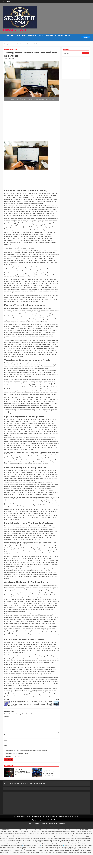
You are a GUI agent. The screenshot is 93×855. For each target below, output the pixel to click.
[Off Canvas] (4, 37)
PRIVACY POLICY (59, 35)
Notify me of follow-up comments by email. (16, 753)
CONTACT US (49, 35)
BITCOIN (18, 35)
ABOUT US (41, 35)
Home (29, 823)
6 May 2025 (11, 58)
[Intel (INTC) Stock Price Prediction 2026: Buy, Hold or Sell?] (9, 772)
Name (6, 734)
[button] (79, 37)
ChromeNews (51, 820)
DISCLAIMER (67, 35)
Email (6, 740)
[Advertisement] (14, 13)
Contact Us (44, 823)
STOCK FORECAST (32, 35)
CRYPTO (24, 35)
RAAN (6, 58)
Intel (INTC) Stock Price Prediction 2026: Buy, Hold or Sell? (22, 772)
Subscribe (86, 37)
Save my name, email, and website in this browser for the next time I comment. (26, 750)
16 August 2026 (19, 776)
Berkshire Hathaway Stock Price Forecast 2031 (49, 772)
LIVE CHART (9, 39)
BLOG (12, 35)
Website (6, 745)
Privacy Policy (53, 823)
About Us (36, 823)
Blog (7, 35)
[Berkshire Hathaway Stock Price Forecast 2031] (37, 772)
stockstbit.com (14, 30)
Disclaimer (62, 823)
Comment (7, 716)
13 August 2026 (47, 775)
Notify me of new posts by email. (13, 756)
